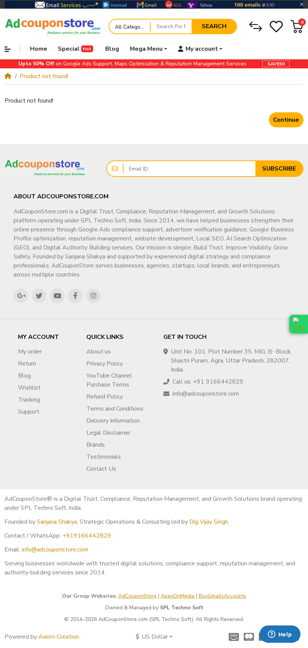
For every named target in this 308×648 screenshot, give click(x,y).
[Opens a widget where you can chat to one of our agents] (279, 634)
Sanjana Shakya (57, 522)
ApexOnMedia (178, 596)
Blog (24, 376)
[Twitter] (39, 296)
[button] (296, 26)
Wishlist (29, 388)
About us (98, 351)
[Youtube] (57, 296)
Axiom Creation (58, 637)
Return (27, 363)
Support (28, 412)
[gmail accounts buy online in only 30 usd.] (154, 4)
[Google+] (21, 296)
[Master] (248, 637)
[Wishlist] (276, 26)
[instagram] (93, 296)
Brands (95, 445)
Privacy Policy (104, 363)
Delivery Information (113, 421)
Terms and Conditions (114, 409)
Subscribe (279, 169)
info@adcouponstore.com (55, 549)
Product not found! (44, 76)
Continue (286, 120)
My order (30, 351)
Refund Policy (104, 397)
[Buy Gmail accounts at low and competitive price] (53, 26)
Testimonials (103, 457)
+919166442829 (86, 536)
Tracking (29, 400)
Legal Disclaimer (108, 433)
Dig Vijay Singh (208, 522)
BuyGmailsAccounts (222, 596)
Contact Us (101, 469)
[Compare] (255, 26)
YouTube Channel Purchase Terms (109, 380)
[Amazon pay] (232, 637)
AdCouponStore (137, 596)
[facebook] (75, 296)
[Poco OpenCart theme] (45, 168)
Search (214, 26)
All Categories (132, 26)
